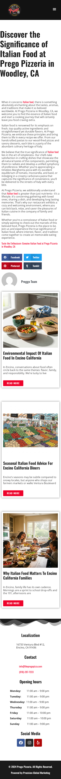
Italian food (28, 102)
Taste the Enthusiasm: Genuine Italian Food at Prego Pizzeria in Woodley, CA (30, 245)
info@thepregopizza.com (30, 666)
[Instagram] (29, 743)
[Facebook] (21, 743)
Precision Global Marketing (36, 773)
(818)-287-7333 (26, 672)
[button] (54, 9)
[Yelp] (38, 743)
